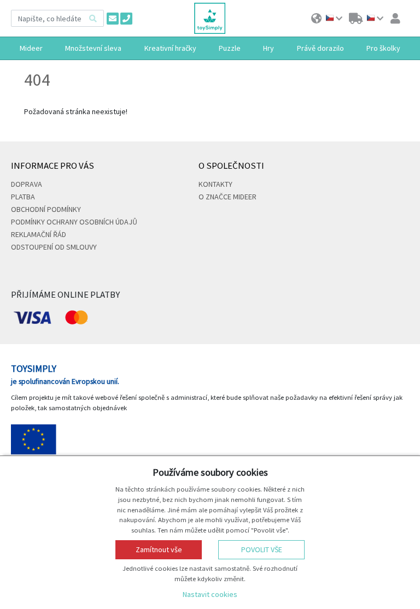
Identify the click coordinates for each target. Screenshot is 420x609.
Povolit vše (261, 549)
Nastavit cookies (210, 594)
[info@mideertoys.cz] (113, 19)
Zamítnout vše (159, 549)
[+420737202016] (126, 19)
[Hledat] (93, 18)
